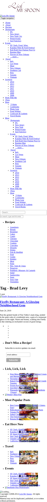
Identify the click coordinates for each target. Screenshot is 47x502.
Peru (12, 73)
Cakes (12, 234)
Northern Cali (15, 70)
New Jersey (14, 34)
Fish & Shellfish (16, 252)
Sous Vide (14, 279)
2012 (12, 86)
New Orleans (15, 68)
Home (7, 23)
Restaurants (10, 29)
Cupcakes (14, 245)
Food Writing (15, 111)
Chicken (13, 239)
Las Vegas (14, 64)
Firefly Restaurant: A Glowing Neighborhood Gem (19, 303)
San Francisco (15, 41)
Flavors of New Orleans (19, 54)
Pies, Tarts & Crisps (18, 266)
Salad (12, 273)
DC (11, 32)
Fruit (12, 254)
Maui (12, 66)
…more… (14, 57)
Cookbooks (14, 107)
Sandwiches (15, 275)
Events (7, 43)
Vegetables (14, 282)
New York (19, 127)
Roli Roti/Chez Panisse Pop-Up (22, 50)
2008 (12, 95)
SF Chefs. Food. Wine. (19, 45)
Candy (12, 236)
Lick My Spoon (25, 494)
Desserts (13, 248)
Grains (12, 257)
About (8, 25)
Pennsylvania (15, 39)
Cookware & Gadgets (18, 114)
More (7, 118)
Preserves (14, 268)
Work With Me (11, 98)
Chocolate (14, 241)
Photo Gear (14, 109)
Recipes (8, 27)
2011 (12, 89)
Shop (7, 102)
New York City (16, 36)
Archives (8, 79)
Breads (13, 229)
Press (7, 100)
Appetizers (14, 227)
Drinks (12, 250)
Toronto (13, 75)
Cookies (13, 243)
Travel (8, 59)
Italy (12, 61)
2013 (12, 84)
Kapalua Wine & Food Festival (22, 48)
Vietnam (13, 77)
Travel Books (15, 116)
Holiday (13, 259)
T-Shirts (13, 104)
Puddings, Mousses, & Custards (22, 270)
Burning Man (15, 52)
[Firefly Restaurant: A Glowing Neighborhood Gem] (21, 296)
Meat (12, 261)
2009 (12, 93)
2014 (12, 82)
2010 (12, 91)
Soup (12, 277)
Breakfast (14, 232)
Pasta (12, 264)
